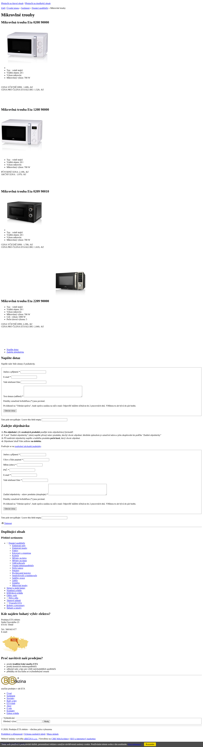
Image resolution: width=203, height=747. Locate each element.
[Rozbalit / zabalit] (7, 543)
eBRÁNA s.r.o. (31, 739)
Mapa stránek (53, 734)
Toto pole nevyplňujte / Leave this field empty (21, 419)
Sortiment (25, 8)
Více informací (134, 744)
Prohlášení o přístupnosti (12, 734)
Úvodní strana (13, 8)
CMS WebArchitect (60, 739)
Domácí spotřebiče (40, 8)
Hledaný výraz (9, 721)
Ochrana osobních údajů (34, 734)
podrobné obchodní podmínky (28, 446)
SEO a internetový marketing (83, 739)
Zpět (3, 8)
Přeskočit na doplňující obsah (38, 3)
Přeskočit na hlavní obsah (12, 3)
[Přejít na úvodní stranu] (13, 684)
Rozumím (150, 744)
